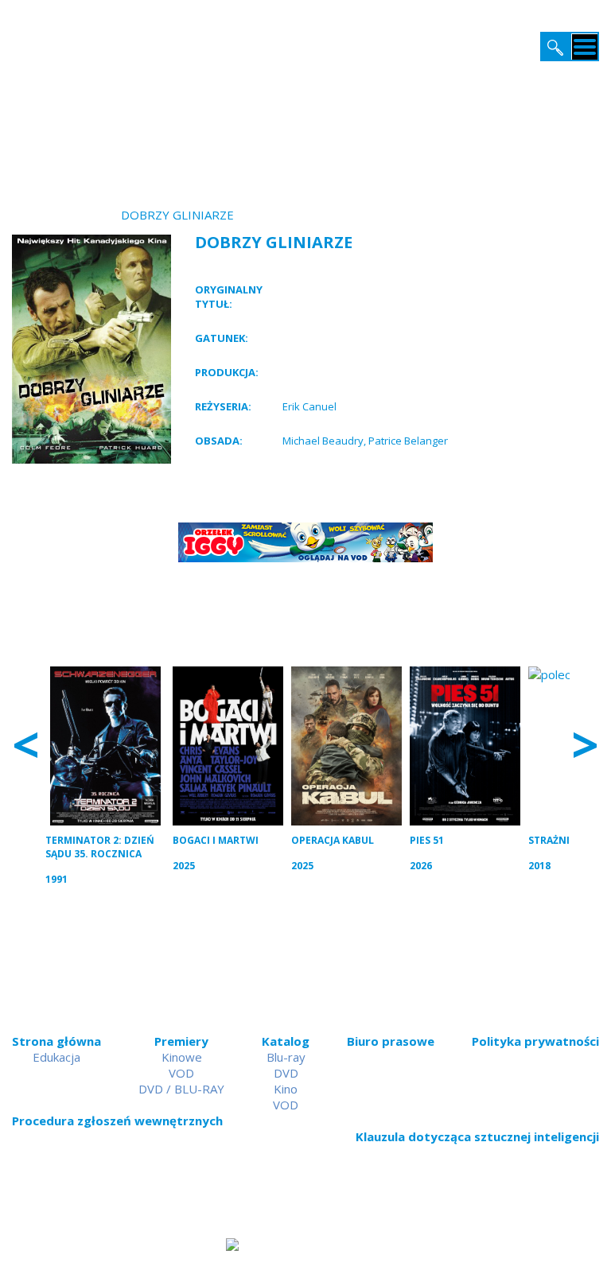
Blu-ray (286, 1057)
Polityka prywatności (535, 1041)
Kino (286, 1089)
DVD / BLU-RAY (181, 1089)
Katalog (285, 1041)
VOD (181, 1073)
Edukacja (56, 1057)
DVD (286, 1073)
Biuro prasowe (390, 1041)
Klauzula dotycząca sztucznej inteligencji (477, 1136)
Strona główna (56, 1041)
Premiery (181, 1041)
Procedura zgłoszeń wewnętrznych (117, 1120)
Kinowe (182, 1057)
